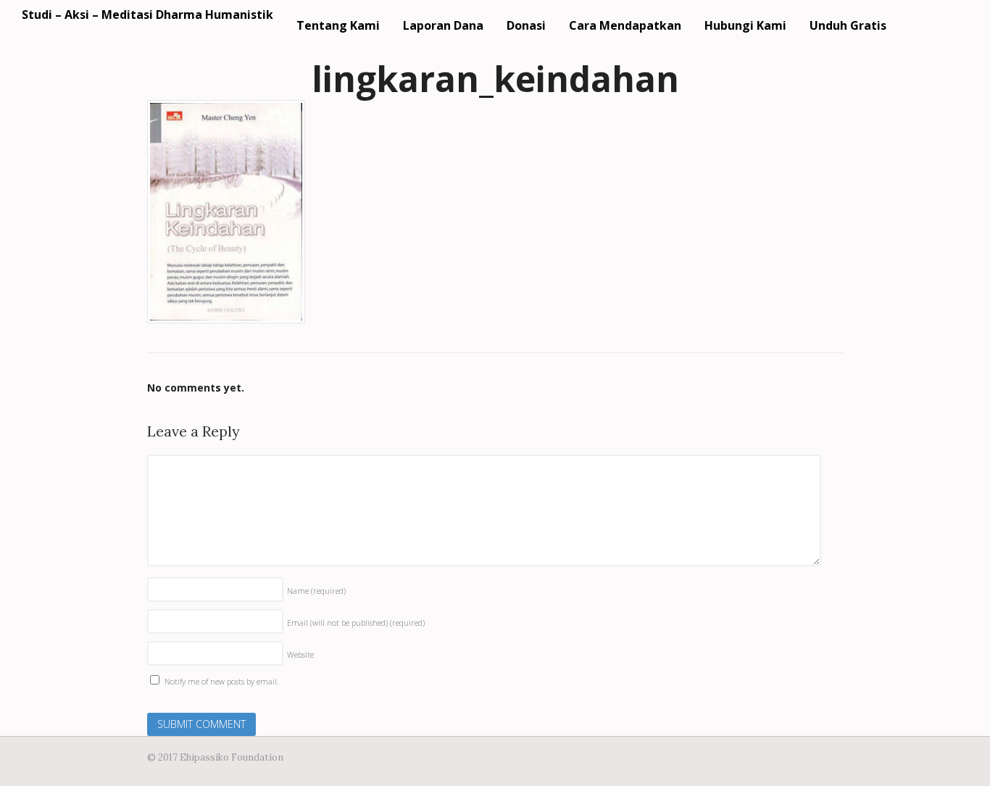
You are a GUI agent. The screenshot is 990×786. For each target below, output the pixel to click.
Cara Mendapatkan (625, 25)
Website (300, 654)
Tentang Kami (338, 25)
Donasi (526, 25)
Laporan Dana (443, 25)
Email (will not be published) (356, 622)
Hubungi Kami (745, 25)
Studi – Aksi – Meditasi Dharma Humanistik (147, 14)
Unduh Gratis (848, 25)
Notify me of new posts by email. (222, 681)
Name (316, 590)
